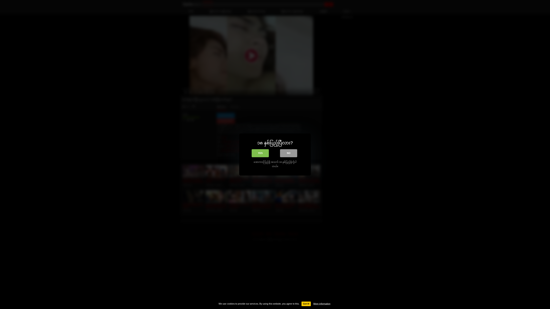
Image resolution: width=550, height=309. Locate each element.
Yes (260, 153)
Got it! (306, 304)
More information (321, 304)
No (288, 153)
